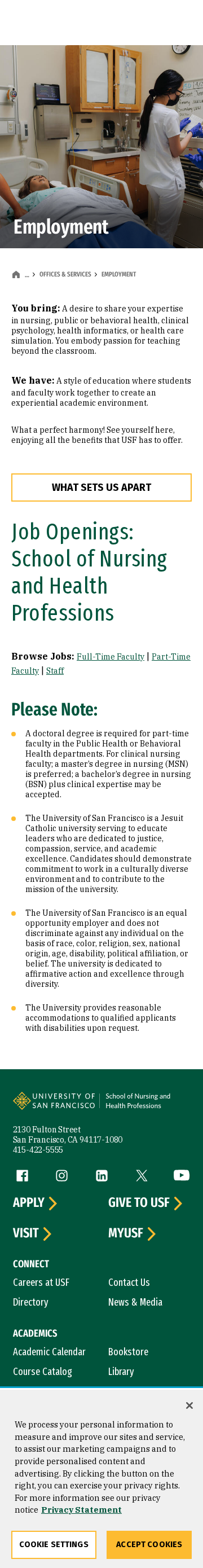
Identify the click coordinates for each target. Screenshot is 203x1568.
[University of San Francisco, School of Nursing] (144, 1106)
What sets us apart (101, 487)
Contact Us (129, 1282)
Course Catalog (42, 1371)
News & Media (135, 1302)
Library (121, 1371)
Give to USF (139, 1203)
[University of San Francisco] (57, 1106)
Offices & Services (65, 274)
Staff (55, 671)
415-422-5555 (38, 1150)
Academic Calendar (49, 1352)
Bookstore (128, 1352)
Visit (26, 1233)
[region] (101, 1479)
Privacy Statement (81, 1509)
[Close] (189, 1405)
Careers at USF (41, 1282)
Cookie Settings (54, 1544)
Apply (29, 1203)
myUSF (125, 1233)
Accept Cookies (149, 1544)
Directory (30, 1302)
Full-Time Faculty (110, 657)
